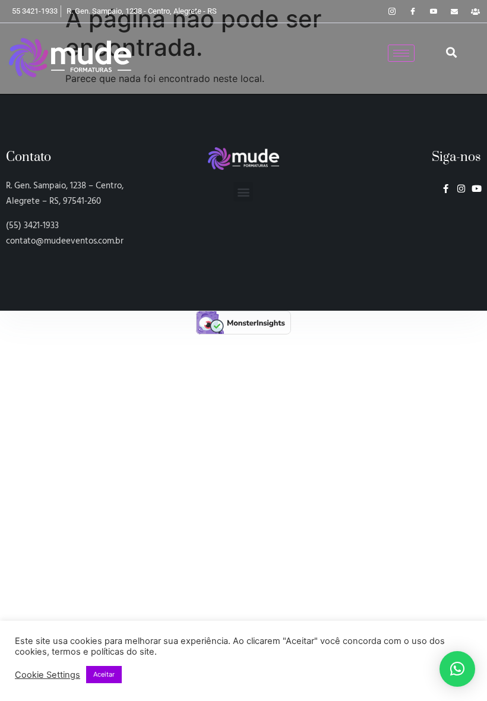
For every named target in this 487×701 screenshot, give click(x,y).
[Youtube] (476, 188)
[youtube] (433, 11)
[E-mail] (454, 11)
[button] (451, 53)
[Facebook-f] (445, 188)
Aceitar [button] (104, 674)
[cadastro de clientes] (475, 11)
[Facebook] (413, 11)
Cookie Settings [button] (47, 675)
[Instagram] (392, 11)
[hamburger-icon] (401, 53)
